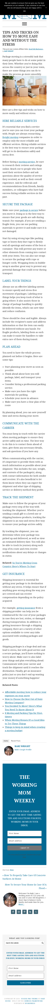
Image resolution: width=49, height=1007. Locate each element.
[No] (46, 7)
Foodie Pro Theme (29, 999)
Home (12, 870)
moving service (27, 162)
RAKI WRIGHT (22, 746)
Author (6, 741)
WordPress (30, 1003)
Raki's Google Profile (23, 750)
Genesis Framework (33, 1001)
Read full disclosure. (36, 49)
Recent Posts (15, 741)
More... (21, 904)
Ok (24, 11)
